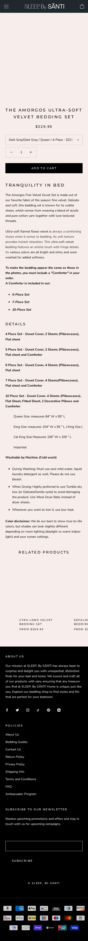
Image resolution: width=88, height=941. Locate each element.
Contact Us (13, 749)
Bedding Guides (16, 742)
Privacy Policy (15, 764)
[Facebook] (7, 709)
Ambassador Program (20, 794)
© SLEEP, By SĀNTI (44, 883)
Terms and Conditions (20, 779)
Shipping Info (14, 772)
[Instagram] (27, 709)
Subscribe (22, 860)
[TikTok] (38, 709)
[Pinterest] (48, 709)
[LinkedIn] (58, 709)
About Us (12, 734)
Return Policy (14, 757)
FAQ (8, 786)
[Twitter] (17, 709)
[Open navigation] (6, 6)
